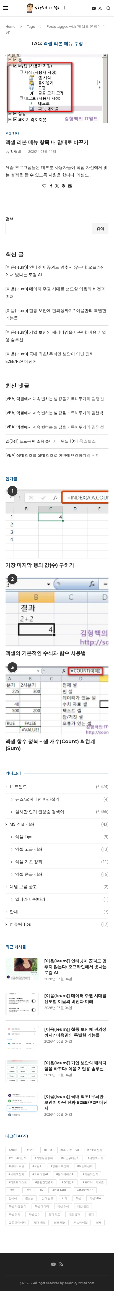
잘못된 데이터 (17, 1222)
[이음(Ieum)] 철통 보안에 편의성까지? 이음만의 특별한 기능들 (75, 1032)
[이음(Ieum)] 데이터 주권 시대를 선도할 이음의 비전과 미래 (75, 998)
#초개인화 (68, 1182)
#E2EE (31, 1150)
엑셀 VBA (95, 1198)
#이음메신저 (90, 1174)
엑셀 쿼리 (14, 1214)
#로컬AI (37, 1166)
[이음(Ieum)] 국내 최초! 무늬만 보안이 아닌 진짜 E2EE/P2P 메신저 (76, 1102)
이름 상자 (74, 1214)
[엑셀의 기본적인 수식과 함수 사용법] (57, 612)
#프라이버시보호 (93, 1182)
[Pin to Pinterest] (63, 186)
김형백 (15, 151)
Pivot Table (59, 1190)
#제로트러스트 (18, 1182)
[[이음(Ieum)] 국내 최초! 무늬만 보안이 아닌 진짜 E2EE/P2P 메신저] (22, 1104)
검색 (10, 218)
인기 (91, 1214)
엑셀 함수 (34, 1214)
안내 (59, 911)
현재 (99, 1222)
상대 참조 (47, 1198)
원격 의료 (54, 1214)
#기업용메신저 (70, 1158)
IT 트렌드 (59, 786)
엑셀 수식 (63, 1206)
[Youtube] (94, 8)
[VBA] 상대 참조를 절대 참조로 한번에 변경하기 (46, 455)
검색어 (13, 1198)
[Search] (108, 8)
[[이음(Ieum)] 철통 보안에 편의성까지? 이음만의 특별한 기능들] (22, 1037)
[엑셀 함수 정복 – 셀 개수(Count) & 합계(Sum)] (57, 700)
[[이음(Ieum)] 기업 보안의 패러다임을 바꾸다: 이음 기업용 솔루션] (22, 1071)
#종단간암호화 (44, 1182)
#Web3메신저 (17, 1158)
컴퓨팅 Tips (59, 924)
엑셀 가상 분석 (17, 1206)
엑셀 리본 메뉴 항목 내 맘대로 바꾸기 (47, 142)
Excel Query (34, 1190)
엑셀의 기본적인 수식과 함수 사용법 (46, 653)
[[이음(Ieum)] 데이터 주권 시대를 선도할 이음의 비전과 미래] (22, 1004)
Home (10, 26)
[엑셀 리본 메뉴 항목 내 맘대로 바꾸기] (57, 88)
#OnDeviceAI (69, 1150)
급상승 (29, 1198)
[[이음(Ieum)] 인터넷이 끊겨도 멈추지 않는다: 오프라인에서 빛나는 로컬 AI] (22, 969)
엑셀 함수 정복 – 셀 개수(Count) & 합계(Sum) (50, 744)
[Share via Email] (70, 186)
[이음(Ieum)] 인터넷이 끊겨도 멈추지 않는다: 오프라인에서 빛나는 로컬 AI (75, 966)
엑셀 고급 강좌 (61, 849)
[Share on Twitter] (57, 185)
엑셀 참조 (83, 1206)
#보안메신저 (85, 1166)
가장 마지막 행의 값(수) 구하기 (40, 565)
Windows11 (85, 1190)
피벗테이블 (81, 1222)
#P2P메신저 (94, 1150)
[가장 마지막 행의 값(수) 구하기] (57, 524)
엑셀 (78, 1198)
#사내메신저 (16, 1174)
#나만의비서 (95, 1158)
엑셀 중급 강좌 (61, 874)
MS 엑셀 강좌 (59, 824)
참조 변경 (60, 1222)
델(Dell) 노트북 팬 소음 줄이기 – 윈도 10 (40, 441)
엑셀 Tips (61, 836)
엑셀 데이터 (42, 1206)
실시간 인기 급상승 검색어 (61, 811)
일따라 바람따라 (61, 899)
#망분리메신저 (60, 1166)
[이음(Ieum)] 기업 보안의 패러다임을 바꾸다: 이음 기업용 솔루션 (75, 1065)
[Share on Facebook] (51, 186)
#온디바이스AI (65, 1174)
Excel (13, 1190)
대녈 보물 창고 (59, 886)
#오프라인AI (40, 1174)
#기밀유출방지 (44, 1158)
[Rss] (100, 8)
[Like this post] (44, 186)
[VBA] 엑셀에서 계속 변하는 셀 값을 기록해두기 (46, 398)
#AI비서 (14, 1150)
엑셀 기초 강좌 (61, 861)
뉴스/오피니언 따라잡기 (61, 799)
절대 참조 (40, 1222)
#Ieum (47, 1150)
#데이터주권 (16, 1166)
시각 (64, 1198)
